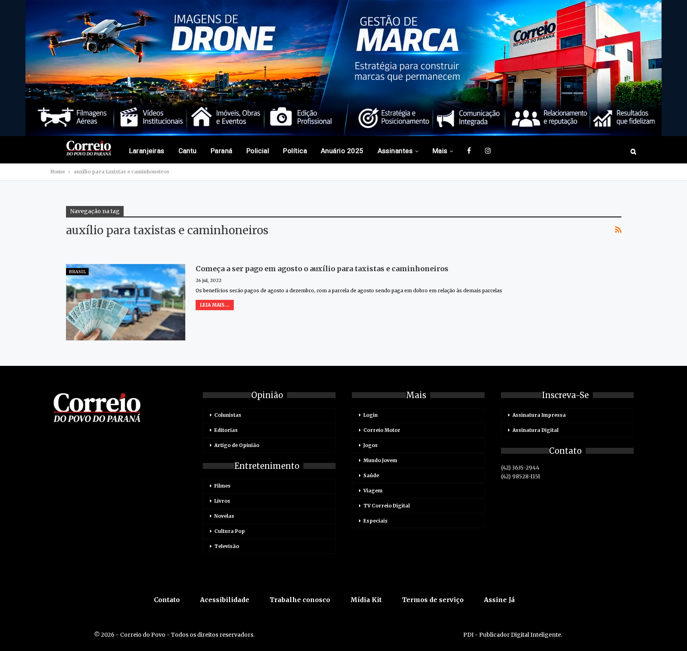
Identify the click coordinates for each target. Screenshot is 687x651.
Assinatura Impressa (539, 415)
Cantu (188, 151)
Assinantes (395, 151)
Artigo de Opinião (236, 445)
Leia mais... (214, 305)
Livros (222, 501)
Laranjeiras (147, 151)
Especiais (375, 521)
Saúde (371, 475)
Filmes (222, 486)
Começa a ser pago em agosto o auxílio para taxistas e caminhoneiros (322, 268)
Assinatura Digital (535, 430)
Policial (258, 151)
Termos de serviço (433, 600)
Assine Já (499, 600)
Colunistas (227, 415)
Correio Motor (381, 430)
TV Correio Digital (386, 506)
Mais (440, 151)
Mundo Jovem (380, 460)
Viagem (372, 491)
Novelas (224, 516)
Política (295, 151)
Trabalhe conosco (300, 600)
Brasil (77, 271)
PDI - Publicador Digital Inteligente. (512, 634)
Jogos (370, 445)
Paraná (222, 151)
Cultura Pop (229, 531)
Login (370, 415)
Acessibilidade (224, 600)
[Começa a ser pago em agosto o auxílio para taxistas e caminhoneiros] (125, 302)
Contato (167, 600)
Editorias (226, 430)
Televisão (226, 546)
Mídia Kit (366, 600)
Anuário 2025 (342, 151)
